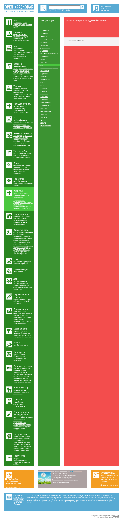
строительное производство (22, 318)
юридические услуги (21, 140)
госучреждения (19, 356)
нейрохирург (45, 79)
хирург (43, 123)
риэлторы (17, 217)
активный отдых (26, 78)
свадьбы (16, 181)
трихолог (43, 117)
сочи (27, 448)
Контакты (17, 502)
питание (28, 195)
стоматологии (18, 195)
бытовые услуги (26, 122)
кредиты (23, 143)
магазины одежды (20, 37)
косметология (18, 157)
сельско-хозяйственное (22, 313)
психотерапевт (46, 102)
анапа (15, 437)
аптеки (24, 193)
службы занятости (20, 345)
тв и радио (17, 262)
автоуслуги (27, 52)
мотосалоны (18, 58)
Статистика (18, 498)
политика (17, 360)
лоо (25, 446)
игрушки (21, 287)
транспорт (24, 106)
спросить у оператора (56, 10)
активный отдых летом (60, 482)
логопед (43, 62)
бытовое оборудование (22, 128)
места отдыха (24, 73)
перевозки (17, 108)
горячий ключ (18, 440)
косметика (25, 155)
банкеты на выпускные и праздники (65, 480)
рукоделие (26, 462)
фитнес (23, 153)
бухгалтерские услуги (21, 145)
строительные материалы (19, 235)
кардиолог (44, 59)
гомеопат (44, 45)
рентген (43, 108)
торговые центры (20, 35)
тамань (16, 450)
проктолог (44, 94)
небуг (29, 446)
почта (20, 272)
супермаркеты (19, 25)
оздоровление (19, 201)
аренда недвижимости (20, 223)
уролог (43, 120)
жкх (23, 217)
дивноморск (18, 442)
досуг (15, 80)
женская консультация (49, 54)
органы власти (19, 355)
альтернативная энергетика (19, 420)
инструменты (18, 427)
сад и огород (18, 404)
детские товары (19, 374)
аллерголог (44, 30)
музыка (16, 458)
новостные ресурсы (21, 263)
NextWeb (116, 516)
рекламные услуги (20, 138)
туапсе (22, 450)
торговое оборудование (22, 427)
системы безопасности (22, 333)
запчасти (23, 372)
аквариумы (17, 394)
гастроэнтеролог (46, 39)
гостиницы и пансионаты (18, 75)
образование (18, 285)
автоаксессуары (19, 56)
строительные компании (23, 232)
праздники (28, 183)
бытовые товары (19, 370)
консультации (18, 205)
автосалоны (18, 48)
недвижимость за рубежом (20, 221)
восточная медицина (21, 208)
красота (16, 153)
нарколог (44, 74)
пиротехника (18, 183)
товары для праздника (22, 380)
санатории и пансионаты (18, 198)
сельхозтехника (19, 98)
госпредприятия (19, 358)
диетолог (44, 51)
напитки (16, 317)
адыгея (28, 450)
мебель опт (26, 368)
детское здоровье (20, 281)
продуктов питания (20, 315)
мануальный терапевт (49, 68)
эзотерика (17, 303)
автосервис (17, 52)
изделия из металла (21, 250)
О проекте (17, 495)
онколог (43, 82)
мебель (16, 120)
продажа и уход (19, 390)
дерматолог (45, 48)
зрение (28, 207)
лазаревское (25, 444)
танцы (27, 157)
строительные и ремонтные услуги (21, 243)
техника (16, 372)
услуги (15, 96)
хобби (15, 464)
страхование (18, 141)
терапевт (44, 114)
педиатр (43, 91)
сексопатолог (45, 111)
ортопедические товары (22, 203)
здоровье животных (21, 392)
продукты (17, 368)
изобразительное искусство (20, 461)
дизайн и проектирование (21, 237)
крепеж (28, 425)
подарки (24, 181)
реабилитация (19, 207)
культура (27, 299)
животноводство (19, 406)
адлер (21, 437)
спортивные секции (21, 169)
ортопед (43, 85)
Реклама (17, 504)
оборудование (19, 323)
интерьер (22, 124)
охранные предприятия (22, 335)
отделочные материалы (22, 246)
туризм (16, 106)
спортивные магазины (22, 165)
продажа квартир (20, 218)
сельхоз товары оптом (22, 382)
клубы (15, 69)
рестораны (17, 23)
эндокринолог (45, 126)
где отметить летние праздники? (64, 475)
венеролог (44, 36)
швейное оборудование (22, 417)
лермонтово (18, 446)
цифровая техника (20, 90)
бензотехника (24, 96)
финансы (28, 136)
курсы (20, 301)
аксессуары (24, 40)
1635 (19, 483)
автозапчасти (18, 54)
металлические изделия (22, 321)
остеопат (44, 88)
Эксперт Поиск (114, 517)
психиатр (44, 97)
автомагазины (19, 50)
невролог (44, 76)
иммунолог (44, 56)
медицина (17, 193)
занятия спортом (20, 167)
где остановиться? (19, 109)
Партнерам (18, 500)
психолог (44, 100)
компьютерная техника (22, 94)
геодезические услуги (21, 248)
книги (15, 301)
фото (15, 124)
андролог (44, 33)
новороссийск (18, 448)
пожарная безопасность (22, 337)
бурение (23, 253)
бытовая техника (20, 88)
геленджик (25, 438)
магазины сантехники (21, 126)
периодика (26, 262)
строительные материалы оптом (21, 377)
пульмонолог (45, 105)
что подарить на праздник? (62, 477)
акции (68, 10)
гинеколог (44, 42)
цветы (15, 185)
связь (15, 272)
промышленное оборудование (19, 424)
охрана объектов (20, 331)
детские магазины (20, 283)
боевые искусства (19, 172)
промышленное (19, 311)
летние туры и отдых (59, 473)
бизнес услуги (18, 136)
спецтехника (18, 92)
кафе (25, 23)
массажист (44, 71)
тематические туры (20, 112)
